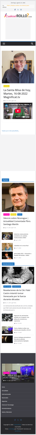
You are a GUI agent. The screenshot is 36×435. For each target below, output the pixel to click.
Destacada (6, 86)
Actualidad (6, 214)
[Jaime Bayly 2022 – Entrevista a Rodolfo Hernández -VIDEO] (7, 256)
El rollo (14, 100)
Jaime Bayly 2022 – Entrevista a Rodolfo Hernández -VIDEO (22, 254)
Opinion (20, 214)
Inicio (3, 387)
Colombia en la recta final (21, 245)
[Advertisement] (18, 28)
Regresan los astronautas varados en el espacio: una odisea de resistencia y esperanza (21, 318)
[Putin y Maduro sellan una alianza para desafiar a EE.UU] (7, 330)
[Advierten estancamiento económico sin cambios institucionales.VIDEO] (7, 237)
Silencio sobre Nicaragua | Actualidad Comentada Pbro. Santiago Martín (17, 221)
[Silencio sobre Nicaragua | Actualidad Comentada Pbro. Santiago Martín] (18, 197)
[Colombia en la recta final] (7, 247)
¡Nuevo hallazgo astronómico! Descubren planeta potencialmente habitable (22, 339)
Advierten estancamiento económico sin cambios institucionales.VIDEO (21, 235)
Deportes (4, 401)
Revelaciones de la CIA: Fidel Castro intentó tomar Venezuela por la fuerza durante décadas (16, 295)
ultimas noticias (16, 286)
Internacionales (6, 394)
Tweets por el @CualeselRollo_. (10, 131)
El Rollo (14, 302)
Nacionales (13, 373)
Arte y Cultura (7, 286)
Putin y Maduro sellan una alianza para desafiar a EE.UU (22, 329)
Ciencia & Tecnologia (8, 405)
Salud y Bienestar (7, 412)
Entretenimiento (6, 408)
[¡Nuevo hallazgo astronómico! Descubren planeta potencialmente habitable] (7, 340)
